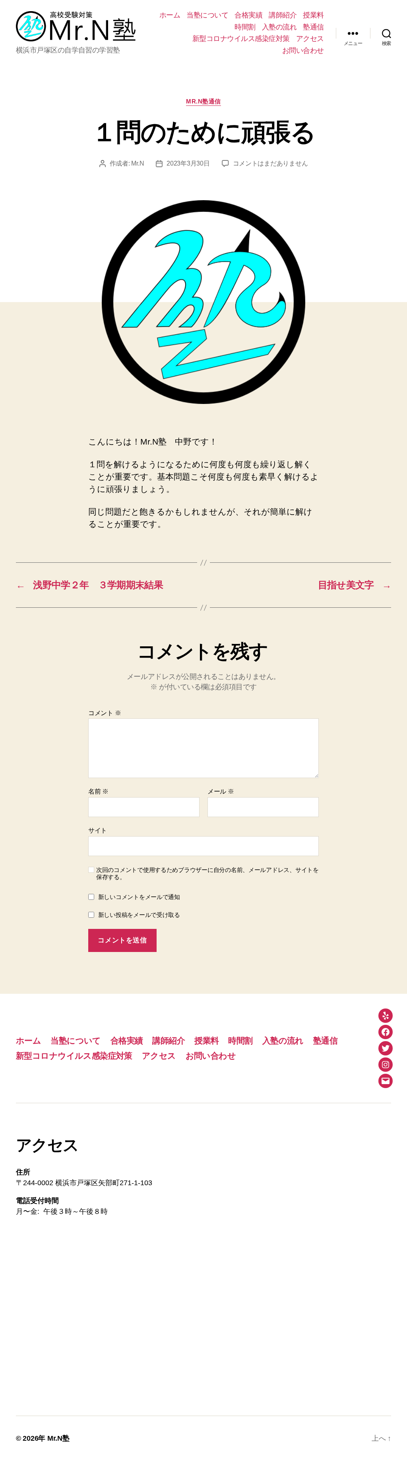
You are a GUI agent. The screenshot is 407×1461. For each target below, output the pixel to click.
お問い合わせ (303, 51)
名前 (98, 791)
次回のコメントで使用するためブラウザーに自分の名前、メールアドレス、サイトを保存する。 (207, 873)
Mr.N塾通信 (203, 101)
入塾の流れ (279, 27)
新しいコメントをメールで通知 (139, 896)
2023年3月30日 (188, 163)
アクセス (310, 39)
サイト (97, 830)
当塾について (207, 15)
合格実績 (248, 15)
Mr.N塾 (58, 1438)
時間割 (245, 27)
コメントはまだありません (270, 163)
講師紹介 (283, 15)
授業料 (313, 15)
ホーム (169, 15)
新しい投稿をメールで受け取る (139, 914)
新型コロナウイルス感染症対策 (241, 39)
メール (220, 791)
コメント (104, 713)
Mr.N (137, 163)
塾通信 (313, 27)
